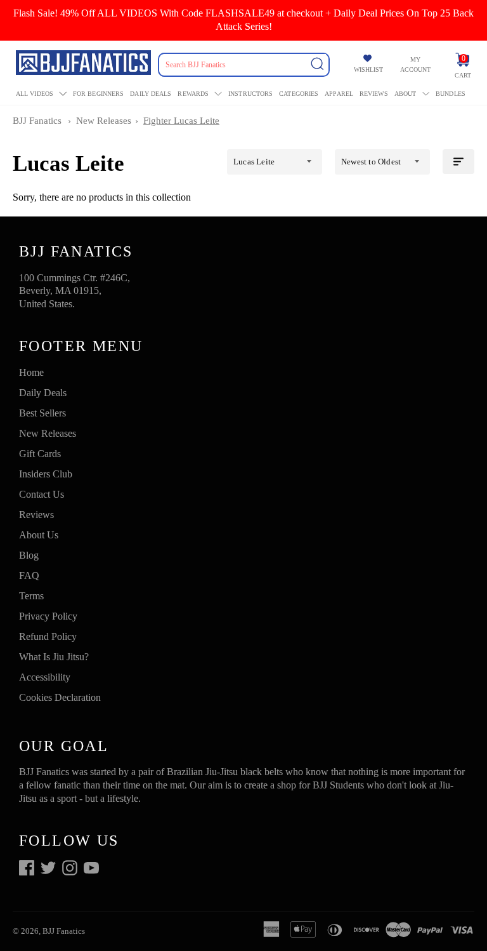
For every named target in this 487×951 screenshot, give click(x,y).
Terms (31, 595)
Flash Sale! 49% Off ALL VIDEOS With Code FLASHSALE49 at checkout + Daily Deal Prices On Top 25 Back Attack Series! (243, 20)
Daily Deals (150, 93)
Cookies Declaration (60, 697)
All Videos (34, 93)
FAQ (29, 575)
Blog (29, 555)
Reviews (374, 93)
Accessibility (44, 677)
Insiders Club (45, 474)
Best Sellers (42, 413)
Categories (298, 93)
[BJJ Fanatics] (84, 64)
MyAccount (415, 64)
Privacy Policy (48, 616)
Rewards (193, 93)
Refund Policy (48, 636)
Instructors (250, 93)
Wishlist (368, 69)
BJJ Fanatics (37, 121)
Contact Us (41, 494)
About (405, 93)
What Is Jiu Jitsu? (54, 656)
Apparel (339, 93)
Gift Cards (40, 453)
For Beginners (98, 93)
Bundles (450, 93)
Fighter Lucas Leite (181, 121)
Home (31, 372)
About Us (38, 534)
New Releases (103, 121)
